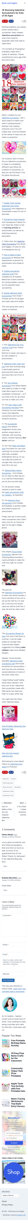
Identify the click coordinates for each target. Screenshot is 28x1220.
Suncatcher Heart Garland (14, 219)
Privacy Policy (7, 1205)
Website (6, 974)
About (4, 1201)
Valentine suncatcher (10, 118)
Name (6, 945)
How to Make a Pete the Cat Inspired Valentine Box (7, 811)
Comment (7, 915)
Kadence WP (21, 1215)
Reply (5, 866)
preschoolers (7, 787)
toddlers (18, 787)
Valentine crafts (8, 791)
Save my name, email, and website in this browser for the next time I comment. (14, 962)
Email (5, 954)
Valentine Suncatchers (14, 593)
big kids (6, 779)
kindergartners (8, 783)
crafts (13, 779)
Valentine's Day (8, 795)
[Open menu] (24, 3)
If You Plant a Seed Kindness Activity (21, 809)
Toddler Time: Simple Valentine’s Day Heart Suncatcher (11, 206)
